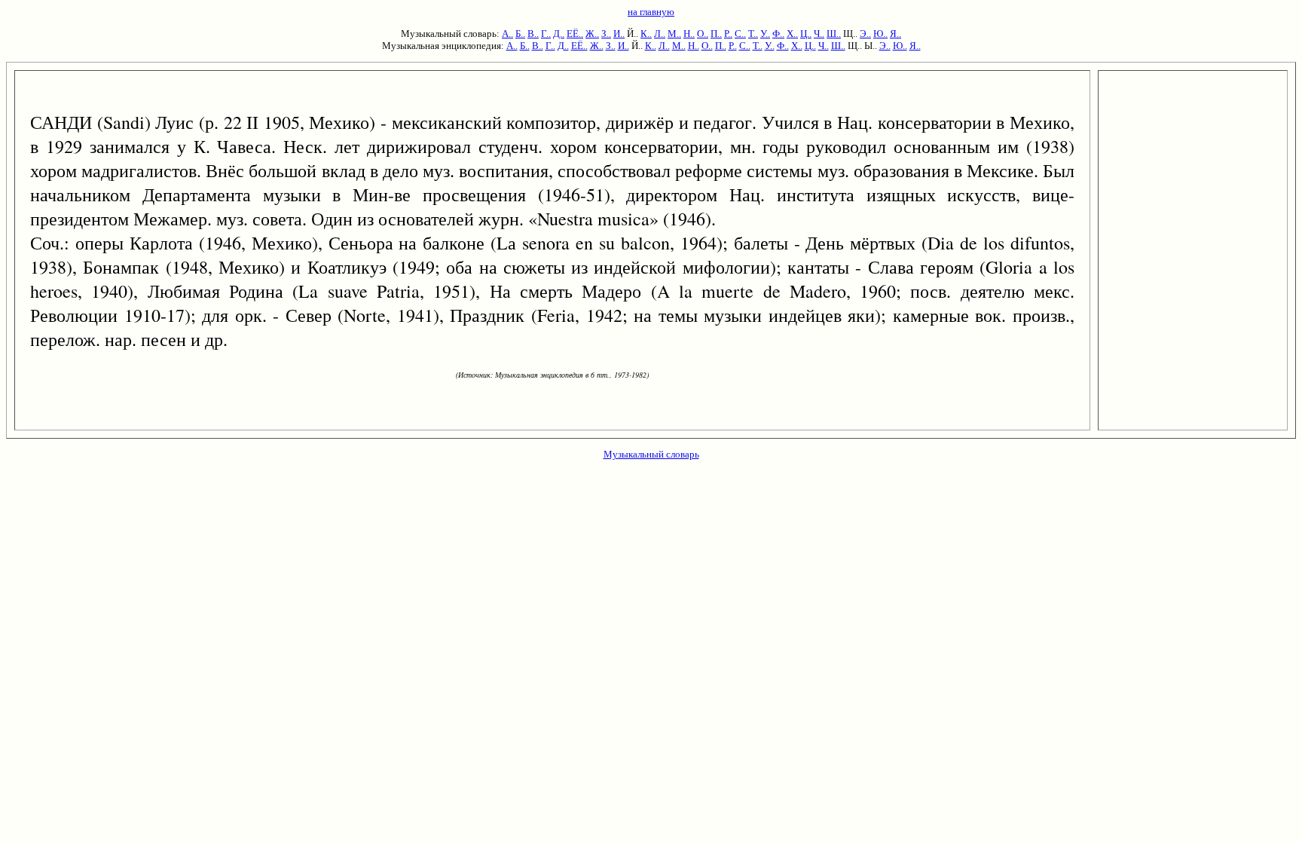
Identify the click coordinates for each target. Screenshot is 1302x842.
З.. (606, 33)
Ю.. (880, 33)
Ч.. (819, 33)
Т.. (753, 33)
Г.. (546, 33)
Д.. (558, 33)
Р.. (728, 33)
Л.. (659, 33)
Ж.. (592, 33)
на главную (651, 11)
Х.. (792, 33)
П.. (716, 33)
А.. (507, 33)
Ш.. (834, 33)
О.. (702, 33)
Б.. (520, 33)
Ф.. (778, 33)
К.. (646, 33)
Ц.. (805, 33)
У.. (765, 33)
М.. (674, 33)
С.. (740, 33)
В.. (533, 33)
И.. (619, 33)
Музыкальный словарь (651, 454)
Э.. (865, 33)
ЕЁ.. (575, 33)
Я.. (895, 33)
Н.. (689, 33)
